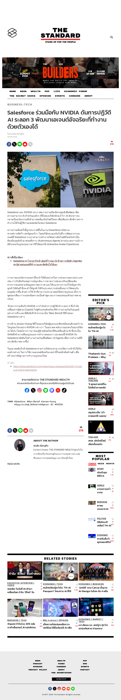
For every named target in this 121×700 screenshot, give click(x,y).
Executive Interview (20, 583)
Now (85, 664)
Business (14, 104)
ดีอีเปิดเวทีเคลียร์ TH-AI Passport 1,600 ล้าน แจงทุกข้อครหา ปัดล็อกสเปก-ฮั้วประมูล (104, 523)
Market (97, 619)
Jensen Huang (49, 401)
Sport (100, 469)
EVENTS (60, 96)
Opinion (63, 620)
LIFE (57, 91)
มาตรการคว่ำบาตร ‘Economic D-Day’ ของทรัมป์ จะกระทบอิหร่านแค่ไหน (104, 490)
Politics (101, 518)
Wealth (61, 661)
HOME (12, 91)
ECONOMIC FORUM (75, 91)
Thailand (93, 381)
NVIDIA (59, 404)
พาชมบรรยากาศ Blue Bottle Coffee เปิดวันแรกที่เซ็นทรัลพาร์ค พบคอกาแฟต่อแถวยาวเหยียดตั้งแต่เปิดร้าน (104, 507)
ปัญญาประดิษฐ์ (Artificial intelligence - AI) (34, 404)
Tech (28, 104)
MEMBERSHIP (61, 679)
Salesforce (20, 401)
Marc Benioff (34, 401)
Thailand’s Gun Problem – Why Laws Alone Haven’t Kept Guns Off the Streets (97, 355)
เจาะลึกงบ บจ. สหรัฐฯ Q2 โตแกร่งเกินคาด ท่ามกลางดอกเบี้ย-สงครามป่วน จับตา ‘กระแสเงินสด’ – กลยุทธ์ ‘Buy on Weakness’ (93, 626)
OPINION (45, 96)
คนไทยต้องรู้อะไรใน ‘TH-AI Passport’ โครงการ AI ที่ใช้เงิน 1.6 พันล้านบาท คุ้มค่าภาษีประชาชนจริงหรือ (97, 329)
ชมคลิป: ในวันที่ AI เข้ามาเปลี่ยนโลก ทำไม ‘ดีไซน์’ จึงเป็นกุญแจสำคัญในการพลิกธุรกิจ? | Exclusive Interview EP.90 (21, 590)
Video (10, 585)
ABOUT (88, 96)
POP (47, 91)
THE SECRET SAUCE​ (22, 96)
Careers (61, 666)
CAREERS (74, 96)
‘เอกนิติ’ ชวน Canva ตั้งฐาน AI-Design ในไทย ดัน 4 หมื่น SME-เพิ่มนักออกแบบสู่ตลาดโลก (93, 589)
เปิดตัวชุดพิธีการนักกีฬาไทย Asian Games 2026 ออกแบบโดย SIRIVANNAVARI (104, 474)
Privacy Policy (37, 670)
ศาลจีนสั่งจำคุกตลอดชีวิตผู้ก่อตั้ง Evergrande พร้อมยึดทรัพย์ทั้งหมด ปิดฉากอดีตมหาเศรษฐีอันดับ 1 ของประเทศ (104, 540)
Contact (85, 670)
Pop (85, 661)
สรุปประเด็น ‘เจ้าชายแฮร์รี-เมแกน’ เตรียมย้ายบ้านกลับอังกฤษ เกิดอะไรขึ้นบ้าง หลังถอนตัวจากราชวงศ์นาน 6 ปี (97, 414)
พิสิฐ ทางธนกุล (50, 620)
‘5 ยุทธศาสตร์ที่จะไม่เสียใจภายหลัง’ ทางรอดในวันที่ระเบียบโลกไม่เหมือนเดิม (97, 385)
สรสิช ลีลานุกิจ (17, 133)
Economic (93, 324)
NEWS (23, 91)
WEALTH (35, 91)
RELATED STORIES (60, 558)
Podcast (37, 664)
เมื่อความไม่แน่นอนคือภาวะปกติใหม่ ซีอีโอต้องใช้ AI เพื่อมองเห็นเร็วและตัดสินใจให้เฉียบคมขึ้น (57, 626)
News (37, 661)
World (91, 378)
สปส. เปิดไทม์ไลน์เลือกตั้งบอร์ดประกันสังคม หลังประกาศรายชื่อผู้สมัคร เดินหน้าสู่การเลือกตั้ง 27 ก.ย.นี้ (97, 442)
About (61, 670)
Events (85, 666)
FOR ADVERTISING (61, 673)
